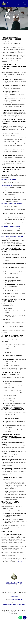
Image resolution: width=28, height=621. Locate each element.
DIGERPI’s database (6, 185)
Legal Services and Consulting (13, 4)
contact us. (20, 561)
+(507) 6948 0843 (17, 599)
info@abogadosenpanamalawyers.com (14, 604)
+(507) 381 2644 (15, 596)
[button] (25, 4)
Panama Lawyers (11, 3)
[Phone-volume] (25, 617)
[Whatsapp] (20, 617)
